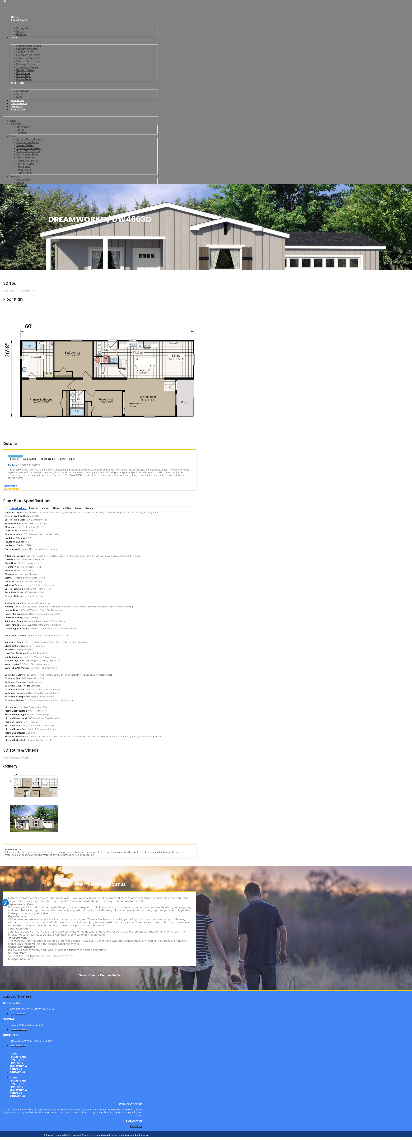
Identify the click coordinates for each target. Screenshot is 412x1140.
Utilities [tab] (67, 508)
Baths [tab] (78, 508)
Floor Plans (19, 20)
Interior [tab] (45, 508)
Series (15, 38)
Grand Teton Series (28, 58)
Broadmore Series (27, 49)
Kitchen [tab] (89, 508)
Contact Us (18, 110)
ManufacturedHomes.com (108, 1135)
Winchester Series (27, 61)
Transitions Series (27, 67)
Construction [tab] (18, 508)
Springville (22, 28)
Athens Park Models (29, 46)
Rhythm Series (25, 70)
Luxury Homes (17, 996)
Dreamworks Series (28, 55)
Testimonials (19, 104)
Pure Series (23, 73)
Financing (17, 101)
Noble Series (24, 79)
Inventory (17, 83)
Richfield (21, 34)
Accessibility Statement (136, 1135)
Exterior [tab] (33, 508)
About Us (17, 107)
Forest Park (23, 76)
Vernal (20, 31)
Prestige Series (25, 64)
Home (14, 17)
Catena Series (24, 52)
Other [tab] (56, 508)
